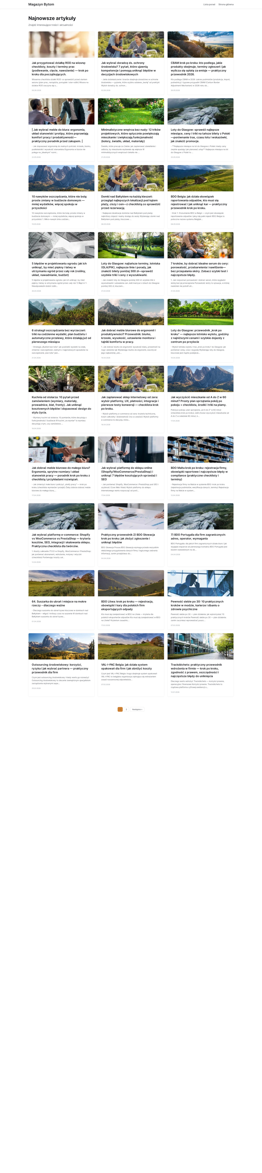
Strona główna (226, 4)
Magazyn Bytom (41, 4)
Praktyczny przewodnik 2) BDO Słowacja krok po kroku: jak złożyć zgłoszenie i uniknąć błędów (128, 538)
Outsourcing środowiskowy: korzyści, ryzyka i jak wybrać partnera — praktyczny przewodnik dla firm (60, 668)
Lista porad (209, 4)
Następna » (137, 709)
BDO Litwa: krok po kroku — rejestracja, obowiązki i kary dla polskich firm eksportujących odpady (127, 605)
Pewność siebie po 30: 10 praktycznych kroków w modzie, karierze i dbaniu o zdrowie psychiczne (197, 605)
